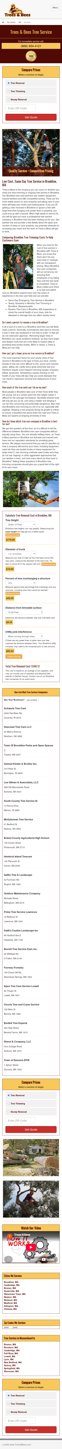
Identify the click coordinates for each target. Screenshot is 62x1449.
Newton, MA (10, 1296)
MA (20, 22)
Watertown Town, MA (15, 1293)
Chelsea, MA (10, 1308)
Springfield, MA (12, 1368)
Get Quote (31, 117)
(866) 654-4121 (31, 46)
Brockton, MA (11, 1347)
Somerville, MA (11, 1290)
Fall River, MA (11, 1353)
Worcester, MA (11, 1371)
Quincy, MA (10, 1365)
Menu (55, 7)
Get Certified (32, 700)
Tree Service (11, 22)
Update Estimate (14, 656)
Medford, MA (10, 1302)
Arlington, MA (11, 1305)
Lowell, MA (9, 1356)
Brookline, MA (11, 1282)
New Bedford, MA (13, 1362)
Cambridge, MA (12, 1284)
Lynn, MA (9, 1359)
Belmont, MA (10, 1299)
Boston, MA (10, 1287)
